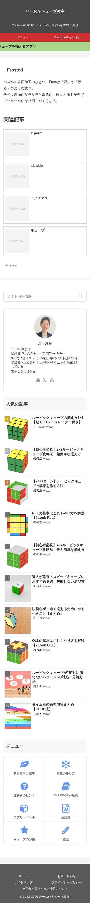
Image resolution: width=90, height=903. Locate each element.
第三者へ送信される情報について (45, 889)
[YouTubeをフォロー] (52, 380)
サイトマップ (23, 882)
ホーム (23, 876)
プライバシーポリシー (66, 882)
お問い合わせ (66, 876)
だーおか (45, 343)
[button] (80, 296)
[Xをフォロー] (45, 380)
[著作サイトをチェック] (38, 380)
